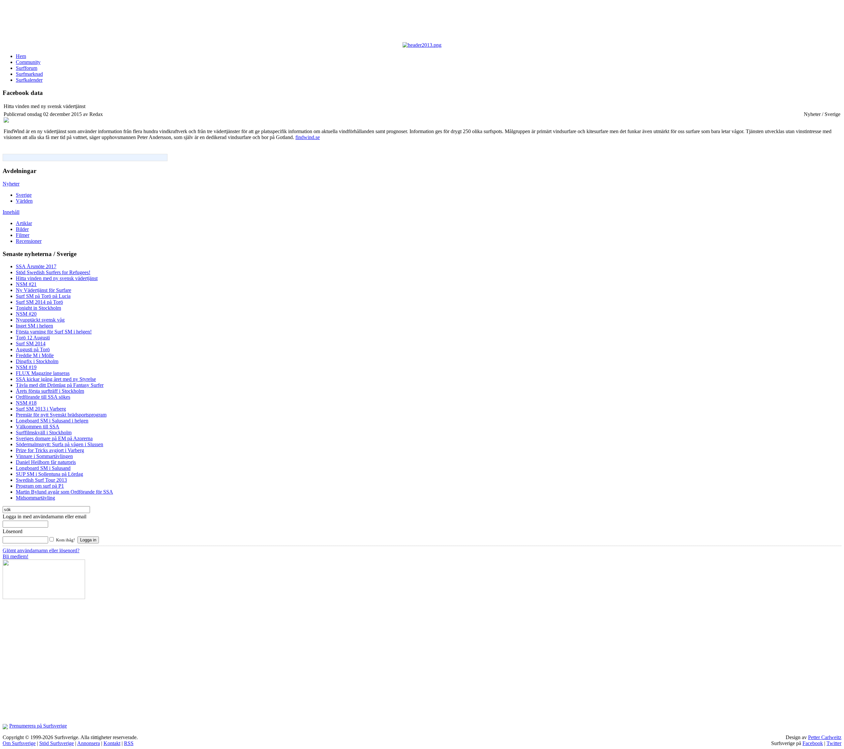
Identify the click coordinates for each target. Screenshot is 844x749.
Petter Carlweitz (824, 737)
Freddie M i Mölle (35, 355)
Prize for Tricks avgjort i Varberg (50, 450)
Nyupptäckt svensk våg (40, 320)
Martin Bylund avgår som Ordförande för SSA (64, 492)
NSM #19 (26, 367)
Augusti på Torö (33, 349)
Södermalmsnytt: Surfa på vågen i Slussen (59, 444)
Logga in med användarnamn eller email (44, 516)
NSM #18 (26, 403)
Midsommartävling (35, 498)
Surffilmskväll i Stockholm (44, 432)
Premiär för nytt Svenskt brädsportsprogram (61, 415)
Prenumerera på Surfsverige (38, 726)
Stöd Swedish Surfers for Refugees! (53, 272)
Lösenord (12, 531)
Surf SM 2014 (30, 343)
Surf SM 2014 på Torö (39, 302)
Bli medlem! (15, 556)
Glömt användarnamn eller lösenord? (41, 550)
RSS (129, 743)
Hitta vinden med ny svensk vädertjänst (57, 278)
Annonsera (88, 743)
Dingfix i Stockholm (37, 361)
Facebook (812, 743)
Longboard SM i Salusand (43, 468)
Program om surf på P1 (40, 486)
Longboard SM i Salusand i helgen (52, 420)
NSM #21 (26, 284)
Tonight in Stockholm (38, 308)
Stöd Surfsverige (56, 743)
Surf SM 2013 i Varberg (41, 409)
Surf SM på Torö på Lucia (43, 296)
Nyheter (11, 184)
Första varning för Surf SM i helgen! (54, 331)
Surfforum (26, 68)
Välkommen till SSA (37, 426)
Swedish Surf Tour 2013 (41, 480)
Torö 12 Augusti (33, 337)
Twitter (834, 743)
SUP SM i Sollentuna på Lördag (49, 474)
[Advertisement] (164, 22)
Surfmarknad (29, 74)
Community (28, 62)
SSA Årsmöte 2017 (36, 266)
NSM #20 (26, 314)
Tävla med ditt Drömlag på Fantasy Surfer (60, 385)
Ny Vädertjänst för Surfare (43, 290)
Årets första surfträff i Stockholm (50, 391)
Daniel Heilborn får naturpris (46, 462)
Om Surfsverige (19, 743)
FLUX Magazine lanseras (43, 373)
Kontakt (112, 743)
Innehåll (11, 212)
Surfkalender (29, 80)
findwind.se (307, 137)
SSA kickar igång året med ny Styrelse (56, 379)
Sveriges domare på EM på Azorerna (54, 438)
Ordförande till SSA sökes (43, 397)
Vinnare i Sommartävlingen (44, 456)
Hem (21, 56)
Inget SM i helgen (34, 326)
